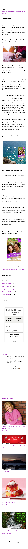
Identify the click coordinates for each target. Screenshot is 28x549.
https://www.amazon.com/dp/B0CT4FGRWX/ (14, 269)
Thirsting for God (9, 531)
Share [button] (3, 348)
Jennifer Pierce (6, 286)
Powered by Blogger (15, 542)
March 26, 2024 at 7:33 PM (17, 366)
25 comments (8, 430)
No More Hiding (8, 471)
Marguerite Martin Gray (8, 289)
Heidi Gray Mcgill (6, 283)
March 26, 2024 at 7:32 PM (18, 356)
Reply (8, 372)
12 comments (8, 473)
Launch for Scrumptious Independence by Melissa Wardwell (12, 503)
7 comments (8, 507)
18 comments (8, 449)
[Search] (25, 2)
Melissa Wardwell (6, 291)
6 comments (8, 533)
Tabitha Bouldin (6, 294)
